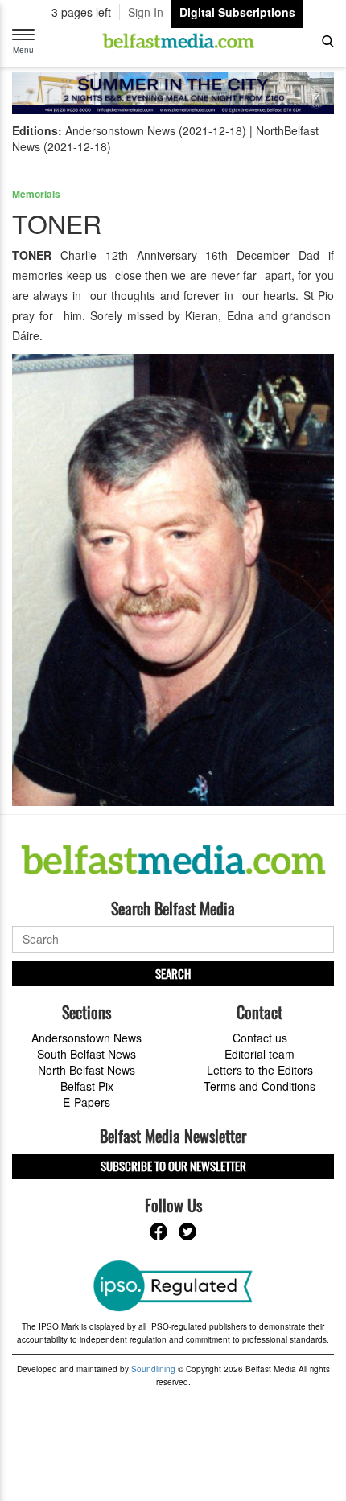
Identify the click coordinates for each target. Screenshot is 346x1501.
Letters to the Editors (260, 1070)
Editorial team (259, 1054)
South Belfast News (86, 1054)
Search (173, 973)
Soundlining (153, 1369)
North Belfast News (86, 1070)
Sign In (145, 12)
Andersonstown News (86, 1038)
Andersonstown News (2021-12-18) (155, 130)
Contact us (260, 1038)
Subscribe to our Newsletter (173, 1165)
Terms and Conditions (259, 1086)
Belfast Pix (86, 1086)
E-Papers (86, 1102)
